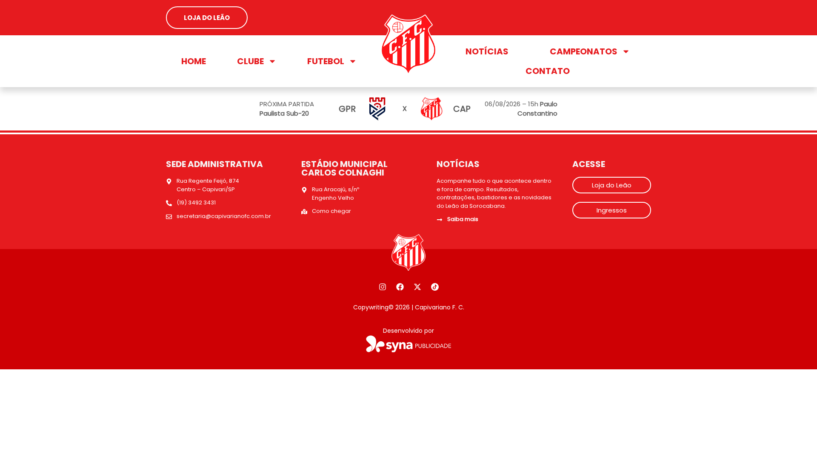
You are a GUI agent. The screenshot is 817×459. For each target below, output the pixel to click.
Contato (548, 71)
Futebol (325, 61)
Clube (250, 61)
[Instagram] (382, 287)
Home (193, 61)
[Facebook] (400, 287)
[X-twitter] (417, 287)
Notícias (487, 51)
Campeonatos (583, 51)
